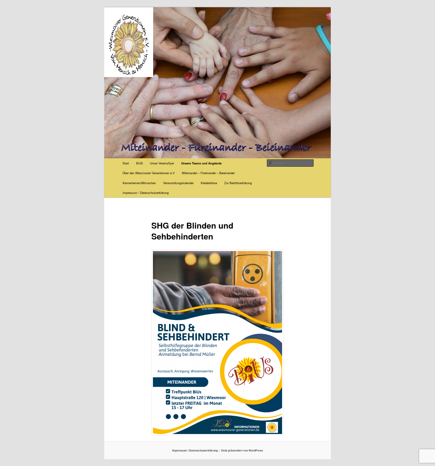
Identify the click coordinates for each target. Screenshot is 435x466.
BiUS (139, 163)
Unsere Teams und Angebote (201, 163)
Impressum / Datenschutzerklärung (146, 192)
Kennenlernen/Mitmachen (139, 183)
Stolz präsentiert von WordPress (242, 450)
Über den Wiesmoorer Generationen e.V (149, 173)
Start (126, 163)
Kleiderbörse (209, 183)
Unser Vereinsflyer (162, 163)
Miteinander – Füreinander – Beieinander (208, 173)
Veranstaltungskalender (178, 183)
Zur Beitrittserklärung (238, 183)
